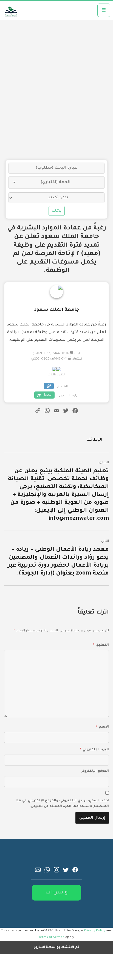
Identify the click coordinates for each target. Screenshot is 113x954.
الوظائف (94, 440)
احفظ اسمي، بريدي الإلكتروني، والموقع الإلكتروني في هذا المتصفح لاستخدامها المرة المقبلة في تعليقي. (62, 803)
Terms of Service (51, 937)
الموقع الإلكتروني (94, 771)
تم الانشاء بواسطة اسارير (56, 947)
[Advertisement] (56, 90)
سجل (47, 395)
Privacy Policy (94, 931)
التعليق (101, 644)
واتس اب (57, 892)
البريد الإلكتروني (94, 749)
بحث (57, 211)
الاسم (102, 726)
